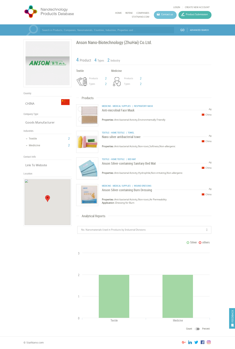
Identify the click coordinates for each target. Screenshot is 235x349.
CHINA (29, 104)
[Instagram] (209, 342)
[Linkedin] (190, 342)
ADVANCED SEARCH (199, 30)
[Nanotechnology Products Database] (60, 12)
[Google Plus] (184, 342)
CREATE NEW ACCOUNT (197, 7)
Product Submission (197, 14)
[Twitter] (196, 342)
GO (182, 30)
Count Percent (198, 328)
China (208, 114)
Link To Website (36, 165)
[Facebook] (202, 342)
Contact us (167, 14)
